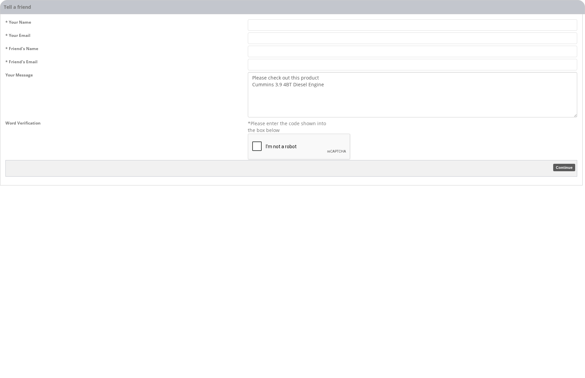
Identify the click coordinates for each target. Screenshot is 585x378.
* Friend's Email (21, 62)
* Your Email (17, 35)
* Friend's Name (21, 48)
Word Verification (23, 123)
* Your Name (18, 22)
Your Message (19, 75)
